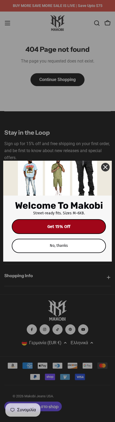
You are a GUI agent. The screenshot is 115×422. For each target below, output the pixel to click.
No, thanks (59, 245)
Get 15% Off (58, 226)
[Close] (105, 167)
